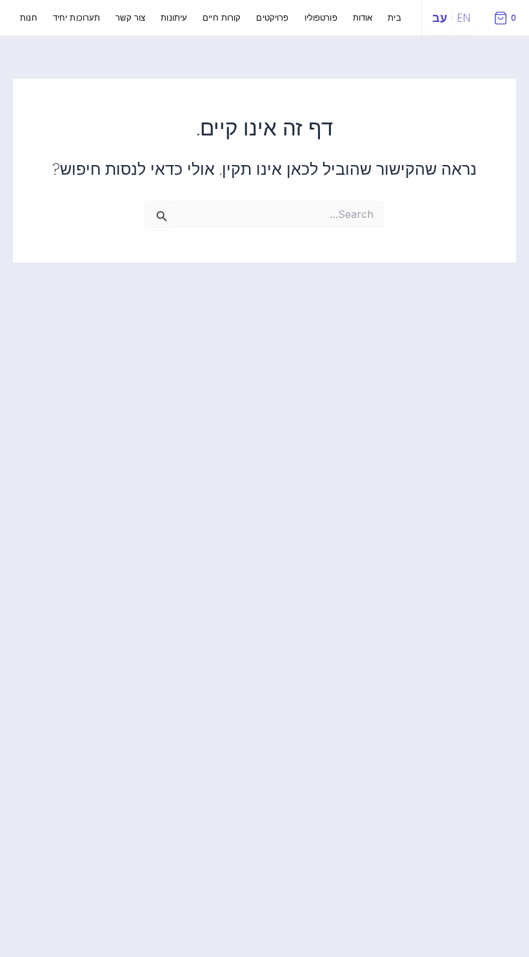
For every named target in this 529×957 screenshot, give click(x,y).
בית (394, 18)
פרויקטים (272, 18)
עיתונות (174, 18)
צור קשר (130, 18)
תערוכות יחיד (77, 18)
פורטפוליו (320, 18)
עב (439, 18)
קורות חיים (222, 18)
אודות (363, 18)
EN (463, 18)
